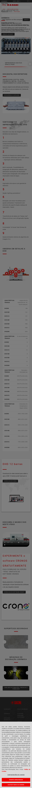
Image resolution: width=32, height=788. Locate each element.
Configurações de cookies (16, 774)
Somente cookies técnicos (16, 779)
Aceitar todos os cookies (16, 784)
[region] (16, 755)
